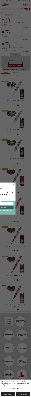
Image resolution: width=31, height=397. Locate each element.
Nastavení (15, 389)
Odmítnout (8, 394)
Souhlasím (23, 394)
